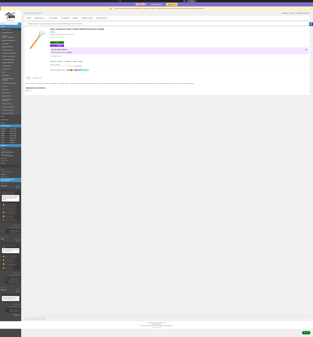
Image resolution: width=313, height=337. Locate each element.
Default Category (6, 92)
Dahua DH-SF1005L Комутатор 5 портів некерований (11, 250)
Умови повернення (101, 18)
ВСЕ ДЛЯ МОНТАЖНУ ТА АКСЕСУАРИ (8, 79)
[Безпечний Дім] (10, 16)
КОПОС (4, 72)
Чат (307, 332)
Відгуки (3, 122)
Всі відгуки (16, 315)
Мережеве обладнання (8, 107)
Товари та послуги (6, 29)
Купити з (54, 45)
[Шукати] (19, 24)
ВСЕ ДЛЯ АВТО (5, 75)
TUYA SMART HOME (6, 66)
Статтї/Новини (53, 18)
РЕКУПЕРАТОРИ (6, 69)
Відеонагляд (5, 89)
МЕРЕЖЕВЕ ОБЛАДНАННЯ (8, 40)
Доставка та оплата (87, 18)
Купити (57, 42)
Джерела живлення (7, 96)
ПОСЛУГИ (4, 86)
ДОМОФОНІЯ (5, 43)
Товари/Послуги (39, 18)
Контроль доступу (6, 103)
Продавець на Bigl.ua (156, 324)
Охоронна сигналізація (8, 110)
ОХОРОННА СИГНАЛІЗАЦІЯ (8, 53)
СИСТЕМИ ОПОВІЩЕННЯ (8, 59)
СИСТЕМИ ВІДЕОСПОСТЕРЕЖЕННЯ (8, 36)
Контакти (75, 18)
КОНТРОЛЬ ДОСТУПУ (7, 50)
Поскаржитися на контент (154, 325)
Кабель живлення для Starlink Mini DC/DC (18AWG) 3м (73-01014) (10, 198)
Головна (28, 18)
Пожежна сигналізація (7, 113)
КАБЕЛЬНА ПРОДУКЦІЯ (7, 62)
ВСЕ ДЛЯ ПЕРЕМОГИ (7, 32)
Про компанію (4, 119)
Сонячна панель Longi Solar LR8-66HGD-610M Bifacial (9, 298)
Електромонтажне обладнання (7, 99)
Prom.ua (164, 322)
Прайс (2, 116)
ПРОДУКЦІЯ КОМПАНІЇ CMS (9, 83)
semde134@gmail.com (6, 171)
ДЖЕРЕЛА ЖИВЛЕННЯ (7, 47)
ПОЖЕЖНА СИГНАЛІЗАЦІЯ (8, 56)
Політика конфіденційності (166, 325)
